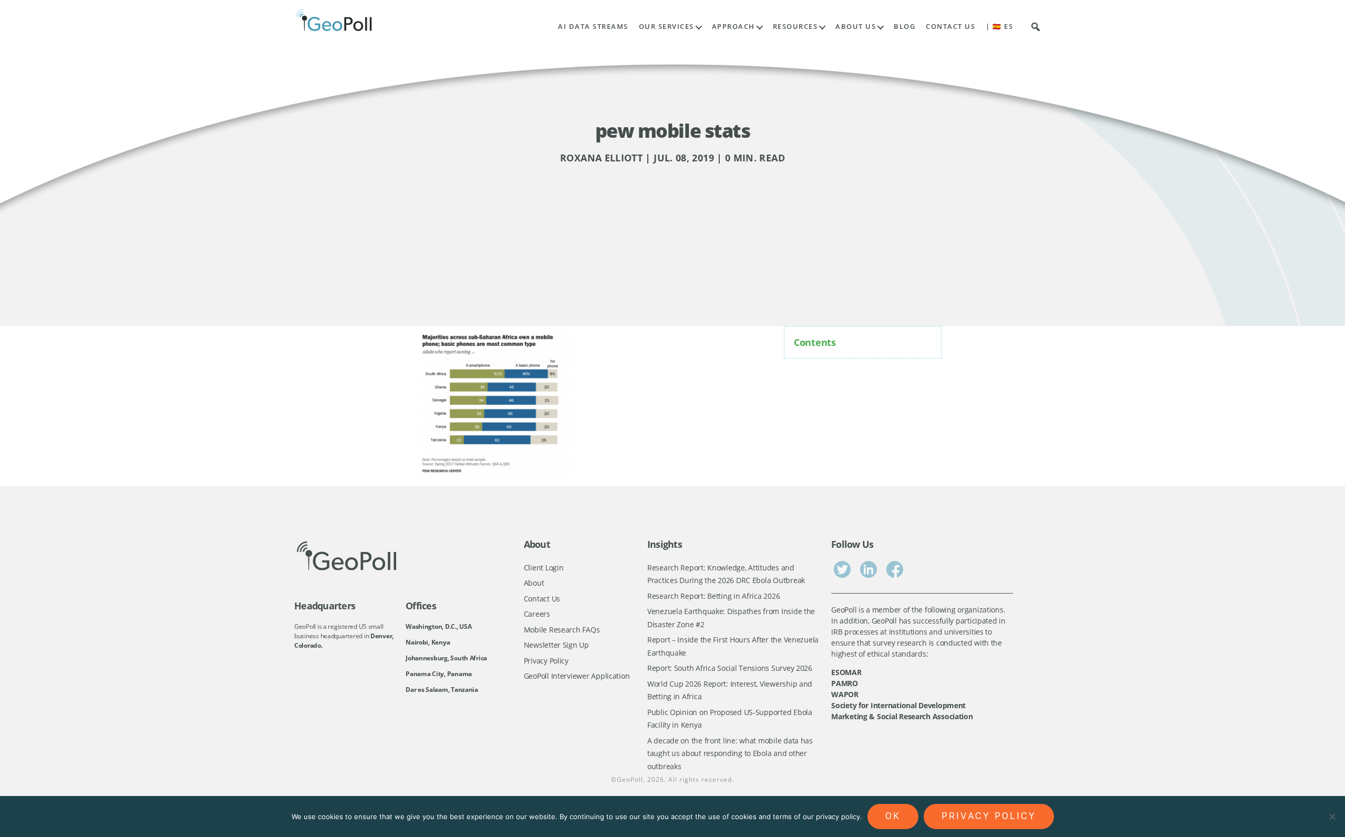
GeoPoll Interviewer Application (577, 676)
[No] (1332, 816)
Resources (795, 26)
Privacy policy (989, 816)
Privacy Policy (546, 661)
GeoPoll (630, 779)
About (534, 583)
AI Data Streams (593, 26)
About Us (855, 26)
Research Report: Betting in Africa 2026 (713, 596)
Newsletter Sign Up (556, 645)
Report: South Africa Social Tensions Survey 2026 (729, 668)
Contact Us (950, 26)
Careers (537, 614)
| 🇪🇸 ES (999, 26)
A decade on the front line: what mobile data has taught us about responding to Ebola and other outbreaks (730, 753)
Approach (733, 26)
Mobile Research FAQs (562, 630)
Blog (904, 26)
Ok (893, 816)
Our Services (666, 26)
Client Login (544, 568)
